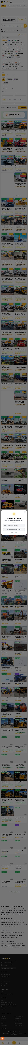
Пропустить (14, 532)
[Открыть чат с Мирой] (2, 1038)
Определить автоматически (14, 529)
